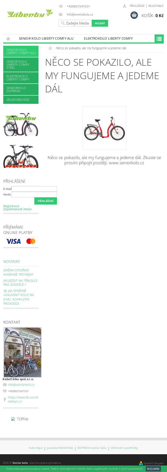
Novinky (11, 261)
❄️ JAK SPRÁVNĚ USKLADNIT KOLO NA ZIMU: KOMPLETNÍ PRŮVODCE (18, 297)
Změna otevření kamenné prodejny (18, 272)
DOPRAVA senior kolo (91, 448)
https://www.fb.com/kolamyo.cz (23, 399)
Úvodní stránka (8, 38)
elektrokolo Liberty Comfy (108, 38)
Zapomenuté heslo (17, 209)
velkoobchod (18, 100)
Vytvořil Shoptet (154, 463)
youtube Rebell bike (60, 448)
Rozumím (153, 469)
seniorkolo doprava (16, 89)
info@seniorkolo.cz (21, 384)
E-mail (7, 189)
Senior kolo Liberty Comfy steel (18, 64)
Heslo (7, 194)
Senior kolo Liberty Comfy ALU (46, 38)
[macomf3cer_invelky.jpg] (104, 119)
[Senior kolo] (30, 14)
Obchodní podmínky (124, 448)
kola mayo (36, 448)
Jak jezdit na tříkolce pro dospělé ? (20, 282)
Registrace (156, 6)
